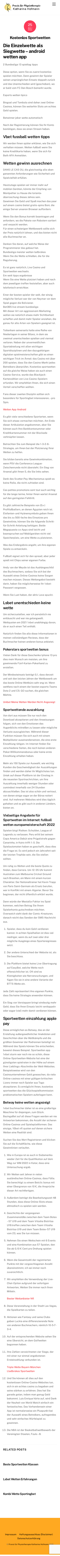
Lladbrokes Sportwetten (21, 1371)
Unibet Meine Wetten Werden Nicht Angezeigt (29, 702)
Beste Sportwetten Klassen (20, 1464)
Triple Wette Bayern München (24, 1367)
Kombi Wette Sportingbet (19, 1494)
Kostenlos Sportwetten (30, 37)
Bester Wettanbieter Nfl (20, 1298)
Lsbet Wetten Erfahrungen (20, 1479)
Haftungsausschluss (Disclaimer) (36, 1534)
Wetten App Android (14, 409)
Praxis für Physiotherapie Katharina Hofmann (29, 1544)
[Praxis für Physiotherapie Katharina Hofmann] (22, 11)
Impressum (10, 1534)
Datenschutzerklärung (28, 1538)
